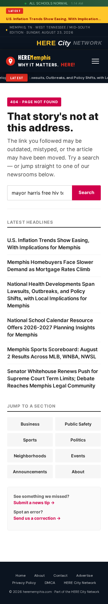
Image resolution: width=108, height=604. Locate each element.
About (78, 471)
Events (78, 455)
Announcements (30, 471)
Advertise (84, 575)
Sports (30, 439)
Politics (78, 439)
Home (21, 575)
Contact (60, 575)
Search (86, 192)
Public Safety (78, 423)
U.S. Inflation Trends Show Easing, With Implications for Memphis (54, 18)
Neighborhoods (30, 455)
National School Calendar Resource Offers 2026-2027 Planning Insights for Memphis (51, 327)
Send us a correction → (37, 518)
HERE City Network (80, 582)
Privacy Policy (24, 582)
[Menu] (95, 61)
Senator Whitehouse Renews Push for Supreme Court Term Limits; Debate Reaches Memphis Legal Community (52, 378)
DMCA (50, 582)
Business (30, 423)
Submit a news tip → (34, 502)
